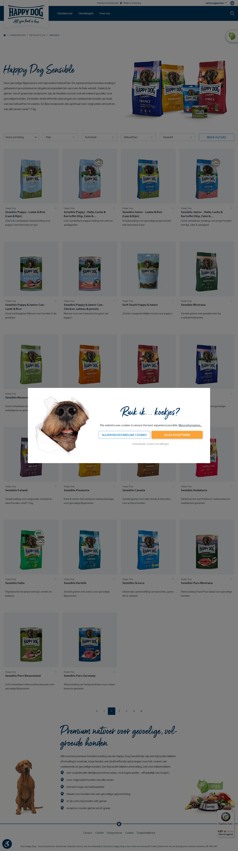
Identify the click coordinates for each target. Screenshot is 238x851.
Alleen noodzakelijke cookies (124, 435)
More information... (190, 425)
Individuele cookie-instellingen (150, 444)
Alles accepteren (177, 435)
